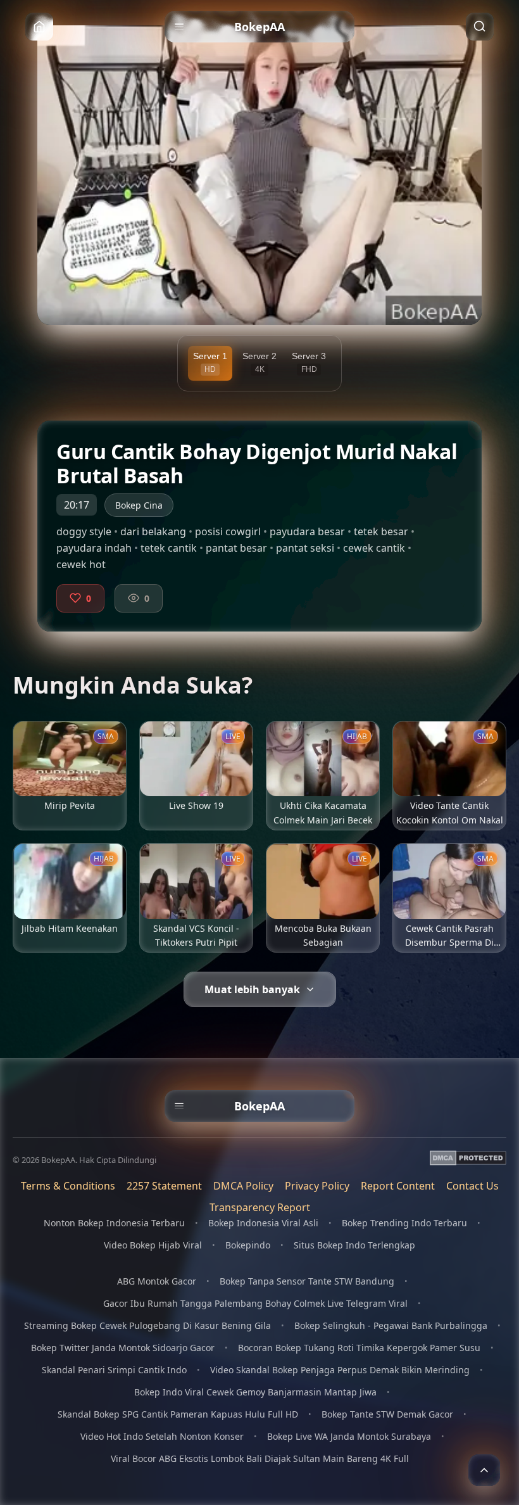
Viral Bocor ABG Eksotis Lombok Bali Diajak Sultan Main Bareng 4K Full (260, 1458)
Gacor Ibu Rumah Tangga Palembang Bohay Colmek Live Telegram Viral (255, 1303)
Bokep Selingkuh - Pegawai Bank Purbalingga (390, 1325)
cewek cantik (374, 548)
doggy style (83, 531)
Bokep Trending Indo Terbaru (404, 1223)
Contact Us (472, 1186)
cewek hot (81, 564)
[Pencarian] (480, 27)
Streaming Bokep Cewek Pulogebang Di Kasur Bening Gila (147, 1325)
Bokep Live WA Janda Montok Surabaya (349, 1436)
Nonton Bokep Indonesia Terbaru (114, 1223)
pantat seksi (305, 548)
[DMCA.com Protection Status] (468, 1159)
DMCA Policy (243, 1186)
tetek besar (381, 531)
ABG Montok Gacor (156, 1281)
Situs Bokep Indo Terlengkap (354, 1245)
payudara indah (94, 548)
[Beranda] (39, 27)
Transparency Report (259, 1207)
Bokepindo (247, 1245)
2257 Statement (164, 1186)
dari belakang (153, 531)
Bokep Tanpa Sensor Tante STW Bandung (307, 1281)
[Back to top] (484, 1470)
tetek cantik (169, 548)
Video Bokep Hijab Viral (153, 1245)
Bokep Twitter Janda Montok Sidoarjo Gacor (123, 1348)
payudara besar (307, 531)
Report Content (398, 1186)
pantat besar (236, 548)
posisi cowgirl (228, 531)
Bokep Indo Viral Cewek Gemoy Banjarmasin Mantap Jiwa (255, 1392)
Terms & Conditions (68, 1186)
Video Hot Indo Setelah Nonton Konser (162, 1436)
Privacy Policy (317, 1186)
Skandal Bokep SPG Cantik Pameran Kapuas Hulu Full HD (178, 1414)
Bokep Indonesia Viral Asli (263, 1223)
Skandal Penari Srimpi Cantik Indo (114, 1370)
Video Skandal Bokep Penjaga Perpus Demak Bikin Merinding (340, 1370)
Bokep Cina (139, 505)
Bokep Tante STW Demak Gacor (387, 1414)
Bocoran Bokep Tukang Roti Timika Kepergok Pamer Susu (359, 1348)
